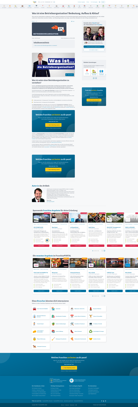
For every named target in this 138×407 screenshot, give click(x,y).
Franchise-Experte (52, 145)
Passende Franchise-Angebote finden (93, 46)
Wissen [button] (88, 2)
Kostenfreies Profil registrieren (93, 391)
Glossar (33, 21)
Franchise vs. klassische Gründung (38, 390)
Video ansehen (70, 74)
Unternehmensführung (55, 391)
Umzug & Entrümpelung (119, 224)
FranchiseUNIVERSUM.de (78, 400)
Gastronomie (91, 224)
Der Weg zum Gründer (55, 388)
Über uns (62, 404)
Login (103, 2)
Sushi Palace (92, 227)
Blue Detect (55, 227)
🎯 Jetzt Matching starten (53, 125)
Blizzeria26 (55, 272)
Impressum (67, 404)
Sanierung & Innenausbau (64, 224)
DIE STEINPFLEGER (38, 227)
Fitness (108, 269)
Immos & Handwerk (55, 224)
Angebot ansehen (41, 245)
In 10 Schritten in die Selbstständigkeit (39, 391)
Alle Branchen (47, 2)
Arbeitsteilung (57, 107)
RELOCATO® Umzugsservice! (114, 227)
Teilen (73, 21)
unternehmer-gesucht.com (68, 400)
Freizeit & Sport (91, 269)
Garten (35, 224)
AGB (76, 404)
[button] (99, 2)
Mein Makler (128, 272)
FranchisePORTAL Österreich (47, 400)
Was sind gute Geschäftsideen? (74, 388)
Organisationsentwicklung (56, 142)
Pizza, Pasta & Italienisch (62, 269)
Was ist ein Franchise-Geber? (74, 390)
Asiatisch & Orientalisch (98, 224)
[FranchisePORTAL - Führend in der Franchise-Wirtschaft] (34, 2)
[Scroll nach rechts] (137, 6)
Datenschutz (72, 404)
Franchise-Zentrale (69, 107)
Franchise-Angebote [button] (81, 2)
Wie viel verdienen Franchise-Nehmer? (38, 395)
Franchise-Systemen (47, 107)
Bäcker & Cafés (36, 269)
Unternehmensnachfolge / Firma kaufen (76, 393)
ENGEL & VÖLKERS (130, 227)
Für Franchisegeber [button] (94, 2)
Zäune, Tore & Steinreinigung (42, 224)
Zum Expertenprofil (50, 201)
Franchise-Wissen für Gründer (56, 390)
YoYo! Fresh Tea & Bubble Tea (41, 272)
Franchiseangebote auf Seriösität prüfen (39, 393)
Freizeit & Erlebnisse (99, 269)
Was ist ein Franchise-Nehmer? (74, 391)
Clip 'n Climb (92, 272)
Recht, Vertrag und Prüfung (55, 395)
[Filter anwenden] (54, 2)
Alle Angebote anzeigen (93, 49)
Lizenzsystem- (47, 147)
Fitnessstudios (113, 269)
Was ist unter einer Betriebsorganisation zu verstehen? (46, 45)
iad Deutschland (74, 227)
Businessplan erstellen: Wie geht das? (76, 395)
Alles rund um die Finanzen (55, 393)
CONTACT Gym (110, 272)
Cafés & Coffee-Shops (44, 269)
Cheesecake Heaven (75, 272)
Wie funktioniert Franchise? (37, 388)
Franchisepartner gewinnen (93, 390)
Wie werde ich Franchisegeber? (93, 388)
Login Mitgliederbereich (92, 393)
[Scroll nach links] (9, 6)
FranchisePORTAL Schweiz (58, 400)
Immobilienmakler (82, 224)
